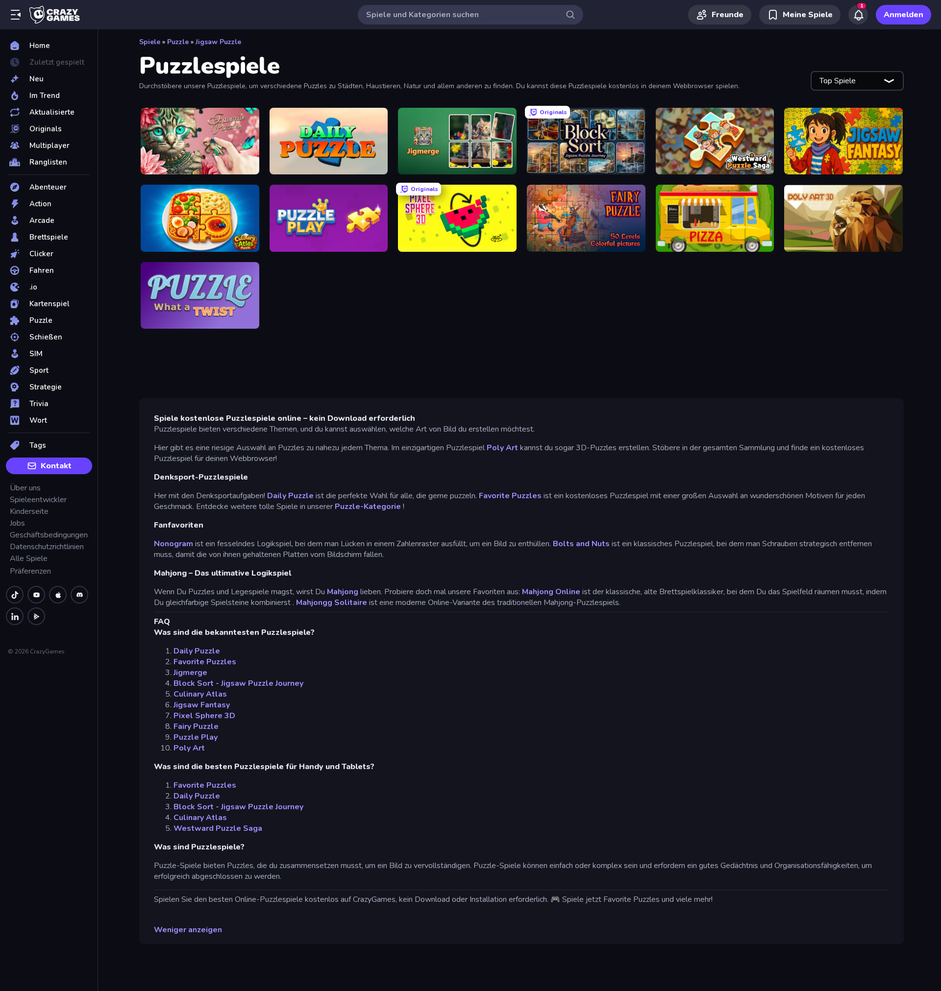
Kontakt (56, 465)
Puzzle (178, 42)
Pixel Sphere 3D (204, 715)
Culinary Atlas (200, 694)
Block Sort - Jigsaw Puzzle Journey (238, 683)
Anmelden (903, 14)
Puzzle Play (195, 737)
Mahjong (342, 591)
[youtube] (36, 595)
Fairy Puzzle (196, 726)
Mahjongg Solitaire (331, 602)
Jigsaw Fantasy (201, 705)
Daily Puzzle (290, 495)
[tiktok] (15, 595)
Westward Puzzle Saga (217, 828)
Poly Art (502, 447)
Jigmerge (190, 672)
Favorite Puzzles (510, 495)
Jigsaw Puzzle (218, 42)
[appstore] (58, 595)
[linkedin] (15, 616)
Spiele (149, 42)
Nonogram (173, 543)
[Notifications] (858, 14)
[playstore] (36, 616)
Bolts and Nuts (581, 543)
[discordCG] (79, 595)
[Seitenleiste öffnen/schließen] (15, 14)
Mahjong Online (551, 591)
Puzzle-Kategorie (368, 506)
